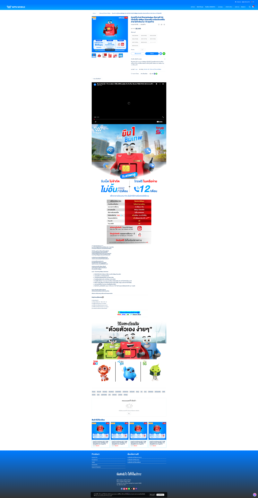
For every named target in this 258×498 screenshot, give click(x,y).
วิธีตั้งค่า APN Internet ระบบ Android (99, 303)
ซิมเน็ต (93, 394)
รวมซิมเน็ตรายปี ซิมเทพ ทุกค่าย (134, 457)
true (136, 69)
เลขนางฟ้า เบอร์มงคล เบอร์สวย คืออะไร (100, 308)
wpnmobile (104, 394)
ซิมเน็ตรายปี (146, 69)
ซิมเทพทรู (105, 391)
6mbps (125, 394)
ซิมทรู (137, 391)
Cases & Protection (96, 467)
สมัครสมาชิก (247, 2)
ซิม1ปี (164, 391)
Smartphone (95, 459)
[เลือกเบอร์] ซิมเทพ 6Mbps (105, 13)
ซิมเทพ (93, 391)
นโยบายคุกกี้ (109, 495)
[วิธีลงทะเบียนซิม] (129, 339)
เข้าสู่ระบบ (239, 2)
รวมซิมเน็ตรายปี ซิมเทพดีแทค (134, 462)
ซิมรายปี (99, 391)
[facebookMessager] (254, 494)
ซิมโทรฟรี (132, 391)
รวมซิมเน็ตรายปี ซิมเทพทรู (133, 459)
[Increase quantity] (145, 50)
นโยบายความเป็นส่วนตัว (100, 495)
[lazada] (136, 489)
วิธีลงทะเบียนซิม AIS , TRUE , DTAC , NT (100, 302)
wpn (98, 394)
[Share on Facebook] (154, 74)
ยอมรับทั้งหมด (160, 494)
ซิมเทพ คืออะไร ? (96, 300)
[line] (129, 489)
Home (94, 13)
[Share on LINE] (156, 74)
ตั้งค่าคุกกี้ (152, 494)
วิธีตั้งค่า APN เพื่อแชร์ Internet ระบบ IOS (100, 305)
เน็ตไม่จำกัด (125, 391)
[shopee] (134, 489)
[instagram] (124, 489)
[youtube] (127, 489)
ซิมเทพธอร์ (111, 391)
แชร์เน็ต (120, 394)
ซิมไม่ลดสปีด (157, 391)
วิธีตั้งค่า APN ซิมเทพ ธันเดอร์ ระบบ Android (100, 306)
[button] (252, 1)
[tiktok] (131, 489)
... (97, 13)
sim (109, 394)
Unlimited (150, 391)
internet (114, 394)
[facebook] (122, 489)
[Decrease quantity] (140, 50)
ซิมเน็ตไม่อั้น (118, 391)
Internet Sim (94, 457)
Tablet (93, 462)
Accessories (94, 464)
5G (141, 391)
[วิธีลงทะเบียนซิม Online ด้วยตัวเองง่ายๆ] (129, 371)
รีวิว (129, 413)
